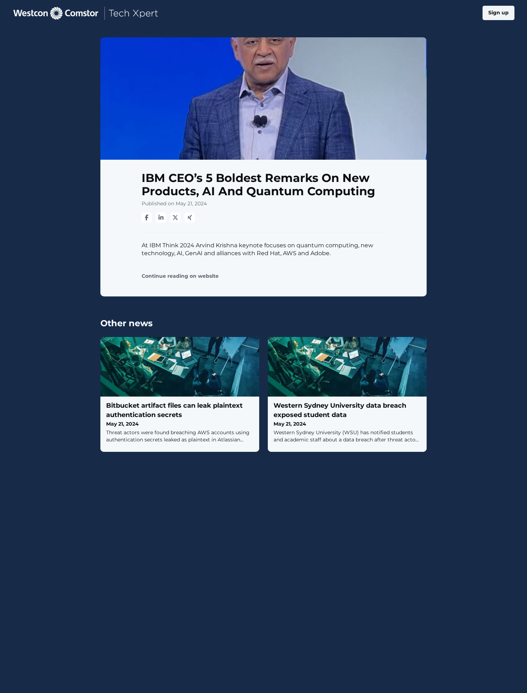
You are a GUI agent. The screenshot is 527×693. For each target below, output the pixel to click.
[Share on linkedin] (161, 217)
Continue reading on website (180, 276)
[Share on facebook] (147, 217)
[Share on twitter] (175, 217)
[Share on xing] (190, 217)
